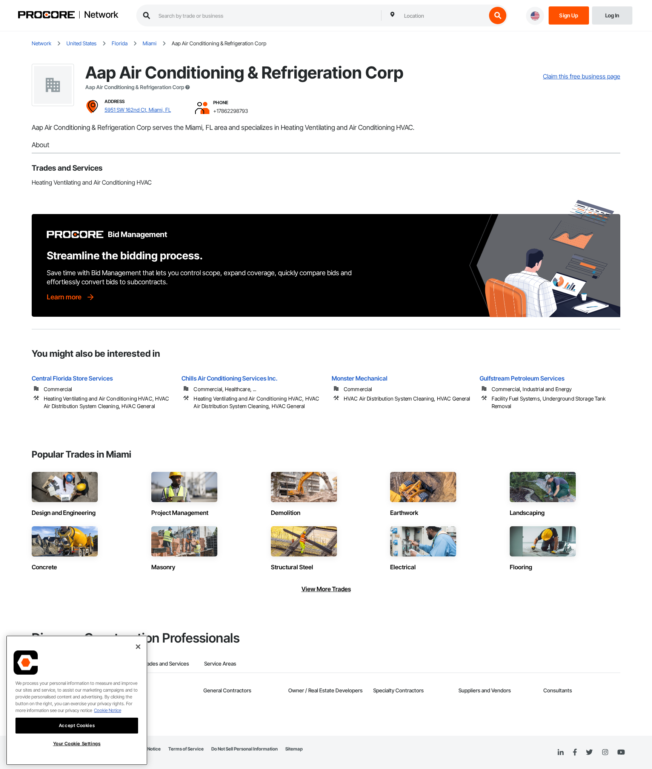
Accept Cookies (77, 725)
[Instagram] (605, 752)
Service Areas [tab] (220, 663)
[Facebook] (575, 753)
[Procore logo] (46, 15)
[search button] (497, 15)
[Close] (138, 646)
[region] (77, 700)
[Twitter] (589, 752)
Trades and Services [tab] (165, 663)
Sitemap (294, 749)
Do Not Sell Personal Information (244, 749)
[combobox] (443, 15)
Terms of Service (186, 749)
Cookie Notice (107, 710)
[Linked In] (561, 752)
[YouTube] (621, 752)
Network (101, 14)
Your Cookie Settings (77, 743)
